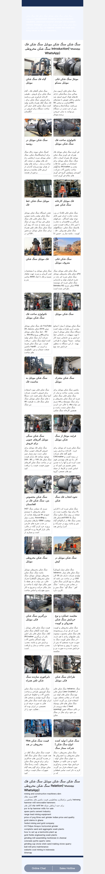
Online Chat (39, 868)
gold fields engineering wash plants (40, 835)
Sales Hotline (67, 868)
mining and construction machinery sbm (42, 793)
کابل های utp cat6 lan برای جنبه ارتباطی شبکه (44, 805)
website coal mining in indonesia (39, 849)
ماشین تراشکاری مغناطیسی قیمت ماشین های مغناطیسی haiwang (52, 799)
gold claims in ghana (33, 820)
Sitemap (28, 852)
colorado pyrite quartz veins (37, 841)
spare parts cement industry (37, 811)
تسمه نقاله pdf (30, 796)
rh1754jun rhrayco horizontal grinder (41, 826)
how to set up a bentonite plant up (40, 832)
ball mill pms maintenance (36, 846)
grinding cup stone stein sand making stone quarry (47, 843)
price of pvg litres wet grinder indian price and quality (49, 817)
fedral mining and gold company (39, 823)
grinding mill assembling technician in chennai (45, 838)
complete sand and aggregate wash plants (44, 829)
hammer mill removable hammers (39, 802)
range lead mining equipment (37, 814)
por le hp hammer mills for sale (38, 808)
